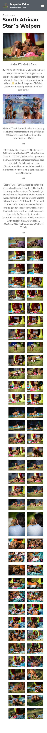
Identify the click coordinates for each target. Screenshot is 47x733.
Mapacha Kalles (19, 4)
